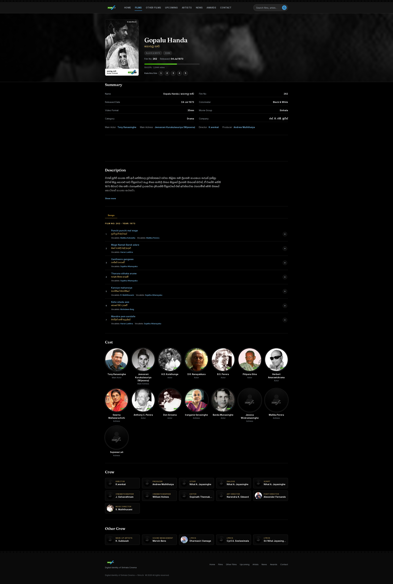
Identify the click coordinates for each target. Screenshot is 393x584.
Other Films (153, 7)
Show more (110, 198)
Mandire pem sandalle (123, 316)
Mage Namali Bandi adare (125, 244)
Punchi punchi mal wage (124, 230)
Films (138, 7)
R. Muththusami (122, 295)
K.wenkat (214, 127)
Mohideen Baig (122, 309)
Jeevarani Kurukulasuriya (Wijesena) (175, 127)
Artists (187, 7)
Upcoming (171, 7)
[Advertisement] (196, 148)
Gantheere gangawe (122, 259)
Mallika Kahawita (123, 238)
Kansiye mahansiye (121, 287)
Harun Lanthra (122, 252)
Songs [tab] (111, 215)
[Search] (284, 7)
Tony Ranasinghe (126, 127)
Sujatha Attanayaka (124, 266)
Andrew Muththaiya (244, 127)
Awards (211, 7)
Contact (226, 7)
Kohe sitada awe (120, 302)
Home (127, 7)
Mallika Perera (148, 238)
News (199, 7)
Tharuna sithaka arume (124, 273)
